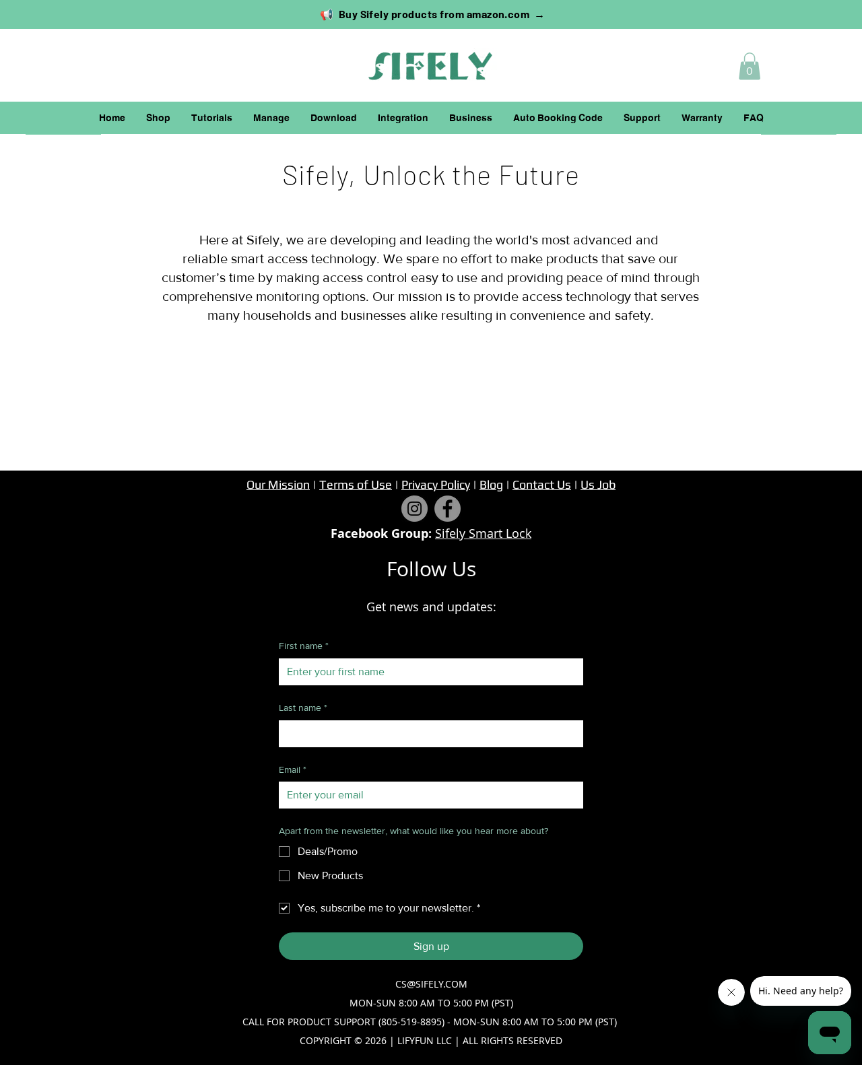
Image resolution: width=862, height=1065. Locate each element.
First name (304, 645)
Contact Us (541, 484)
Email (292, 769)
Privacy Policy (435, 484)
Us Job (598, 484)
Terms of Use (355, 484)
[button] (749, 66)
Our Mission (278, 484)
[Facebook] (447, 508)
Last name (303, 707)
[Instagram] (414, 508)
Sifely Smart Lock (483, 533)
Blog (491, 484)
